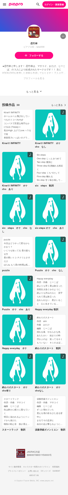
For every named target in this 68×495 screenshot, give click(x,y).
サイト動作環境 (15, 466)
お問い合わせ (33, 471)
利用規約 (55, 466)
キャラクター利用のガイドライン (36, 466)
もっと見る (57, 105)
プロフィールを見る (34, 78)
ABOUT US (34, 475)
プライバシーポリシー (17, 471)
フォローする (36, 55)
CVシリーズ (46, 471)
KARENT (56, 471)
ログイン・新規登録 (54, 4)
